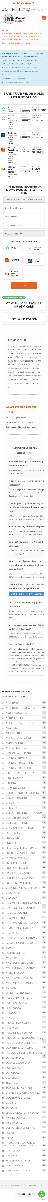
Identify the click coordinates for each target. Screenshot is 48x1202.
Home (7, 30)
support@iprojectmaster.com (18, 82)
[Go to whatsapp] (41, 1194)
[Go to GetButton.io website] (41, 1199)
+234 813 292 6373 (18, 78)
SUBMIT (24, 285)
